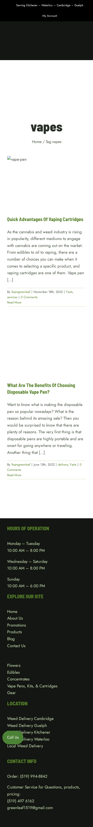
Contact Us (16, 646)
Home (12, 611)
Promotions (16, 625)
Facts (40, 190)
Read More (14, 302)
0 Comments (29, 297)
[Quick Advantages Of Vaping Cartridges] (46, 182)
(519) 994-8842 (33, 776)
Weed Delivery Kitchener (28, 732)
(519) (12, 801)
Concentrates (18, 679)
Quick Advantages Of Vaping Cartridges (45, 219)
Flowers (14, 665)
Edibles (13, 672)
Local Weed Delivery (25, 746)
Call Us (13, 737)
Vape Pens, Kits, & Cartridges (32, 686)
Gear (11, 693)
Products (14, 632)
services (51, 190)
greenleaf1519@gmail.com (30, 807)
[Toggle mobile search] (75, 52)
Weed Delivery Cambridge (30, 718)
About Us (15, 618)
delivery (42, 360)
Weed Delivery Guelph (27, 725)
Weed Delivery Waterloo (28, 739)
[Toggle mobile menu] (84, 52)
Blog (11, 639)
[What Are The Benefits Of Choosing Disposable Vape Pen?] (46, 348)
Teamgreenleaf (20, 292)
